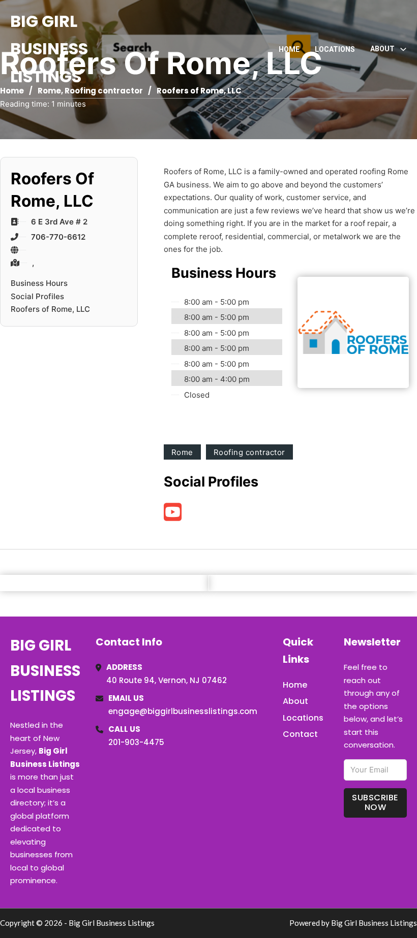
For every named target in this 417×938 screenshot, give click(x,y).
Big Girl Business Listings (49, 49)
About (295, 701)
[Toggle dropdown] (403, 49)
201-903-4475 (136, 742)
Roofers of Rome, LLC (50, 309)
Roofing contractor (249, 452)
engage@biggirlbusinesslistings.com (182, 711)
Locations (335, 49)
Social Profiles (37, 296)
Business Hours (39, 283)
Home (289, 49)
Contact (300, 734)
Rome (182, 452)
